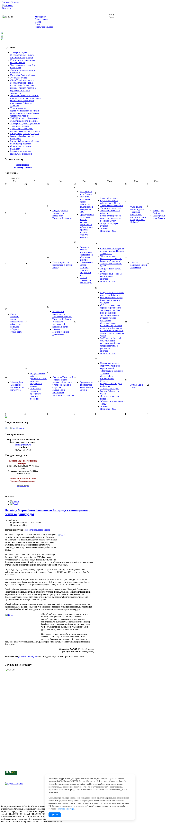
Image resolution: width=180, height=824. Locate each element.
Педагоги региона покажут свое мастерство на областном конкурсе (86, 253)
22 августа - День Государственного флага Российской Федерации (22, 55)
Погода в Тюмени (10, 2)
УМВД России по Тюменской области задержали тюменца (24, 119)
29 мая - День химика (136, 386)
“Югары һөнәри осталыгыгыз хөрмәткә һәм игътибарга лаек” (111, 258)
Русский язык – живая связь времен (111, 275)
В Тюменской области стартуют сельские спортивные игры (86, 268)
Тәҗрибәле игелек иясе (111, 205)
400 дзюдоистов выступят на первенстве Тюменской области (62, 214)
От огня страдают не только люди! (86, 280)
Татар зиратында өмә (110, 208)
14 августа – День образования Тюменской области (25, 124)
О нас (37, 24)
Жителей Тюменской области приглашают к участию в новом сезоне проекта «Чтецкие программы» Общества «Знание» (25, 100)
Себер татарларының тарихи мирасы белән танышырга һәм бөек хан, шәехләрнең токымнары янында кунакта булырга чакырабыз (110, 313)
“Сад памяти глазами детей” (137, 208)
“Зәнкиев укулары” (109, 388)
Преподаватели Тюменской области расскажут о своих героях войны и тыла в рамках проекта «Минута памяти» (87, 225)
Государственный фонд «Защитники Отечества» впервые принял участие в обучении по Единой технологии (23, 88)
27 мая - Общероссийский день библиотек (111, 383)
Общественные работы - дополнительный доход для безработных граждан (38, 379)
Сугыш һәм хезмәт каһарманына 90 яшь (110, 201)
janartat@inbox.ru (23, 444)
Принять (54, 815)
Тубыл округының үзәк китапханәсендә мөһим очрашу (25, 129)
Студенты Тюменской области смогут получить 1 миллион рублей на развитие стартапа (62, 382)
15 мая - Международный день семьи (138, 265)
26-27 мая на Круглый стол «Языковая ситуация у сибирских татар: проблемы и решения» (111, 343)
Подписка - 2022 (108, 231)
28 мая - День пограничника (107, 377)
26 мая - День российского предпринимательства (63, 392)
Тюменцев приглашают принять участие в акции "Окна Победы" (138, 217)
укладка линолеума (27, 656)
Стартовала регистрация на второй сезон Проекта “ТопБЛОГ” (112, 251)
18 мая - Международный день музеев (60, 332)
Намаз (38, 22)
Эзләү (111, 14)
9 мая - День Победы (158, 211)
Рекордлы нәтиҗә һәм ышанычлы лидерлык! (21, 152)
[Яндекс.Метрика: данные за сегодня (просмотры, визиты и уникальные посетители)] (14, 783)
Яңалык (104, 228)
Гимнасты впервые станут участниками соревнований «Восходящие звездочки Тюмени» (111, 368)
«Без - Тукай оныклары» (22, 80)
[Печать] (14, 501)
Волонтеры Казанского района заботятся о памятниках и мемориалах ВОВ (86, 204)
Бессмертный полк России (86, 192)
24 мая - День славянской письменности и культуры (17, 386)
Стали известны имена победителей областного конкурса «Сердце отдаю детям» (16, 323)
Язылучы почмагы (44, 27)
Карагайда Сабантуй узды (22, 75)
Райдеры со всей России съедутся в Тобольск (112, 293)
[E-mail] (14, 504)
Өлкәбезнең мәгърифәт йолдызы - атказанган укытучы (111, 300)
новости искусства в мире (37, 530)
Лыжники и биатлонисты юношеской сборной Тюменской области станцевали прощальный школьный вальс (62, 319)
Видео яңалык (42, 19)
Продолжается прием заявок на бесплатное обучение (86, 386)
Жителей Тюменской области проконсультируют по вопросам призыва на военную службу (110, 215)
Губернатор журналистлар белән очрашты (22, 61)
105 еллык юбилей (19, 78)
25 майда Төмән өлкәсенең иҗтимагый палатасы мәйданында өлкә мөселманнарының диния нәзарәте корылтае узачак (112, 329)
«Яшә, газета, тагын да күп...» (24, 133)
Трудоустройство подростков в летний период (62, 265)
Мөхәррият (40, 17)
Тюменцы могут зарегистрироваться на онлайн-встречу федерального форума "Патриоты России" (25, 112)
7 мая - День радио (109, 198)
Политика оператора (65, 809)
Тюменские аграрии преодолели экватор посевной (35, 393)
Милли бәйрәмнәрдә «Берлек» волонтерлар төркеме (24, 142)
